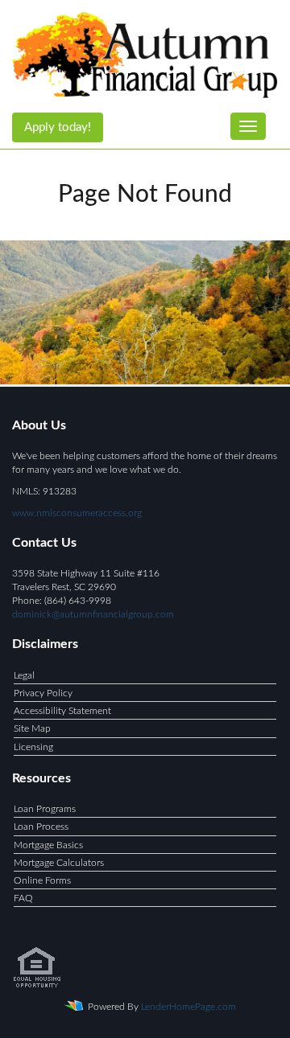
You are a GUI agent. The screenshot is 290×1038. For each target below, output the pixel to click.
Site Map (32, 728)
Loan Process (41, 826)
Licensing (33, 747)
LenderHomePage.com (188, 1006)
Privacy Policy (43, 693)
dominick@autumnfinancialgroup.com (93, 614)
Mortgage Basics (48, 845)
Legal (24, 675)
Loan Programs (45, 809)
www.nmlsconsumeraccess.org (77, 513)
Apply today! (57, 127)
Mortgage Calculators (59, 863)
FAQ (23, 898)
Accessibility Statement (62, 711)
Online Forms (42, 880)
